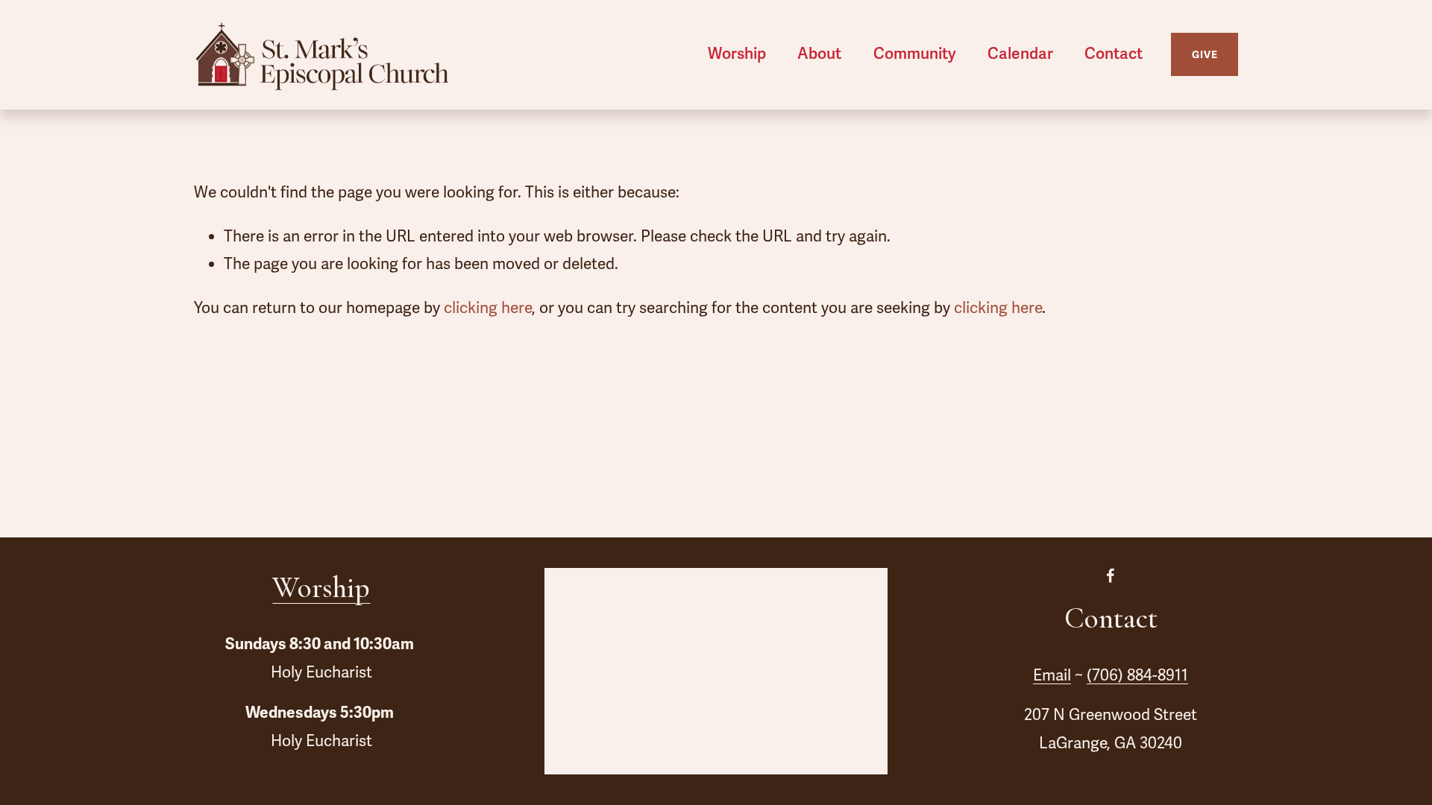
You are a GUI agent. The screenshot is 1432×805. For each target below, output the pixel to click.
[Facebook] (1110, 575)
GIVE (1205, 54)
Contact (1113, 53)
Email (1052, 675)
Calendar (1020, 53)
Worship (321, 587)
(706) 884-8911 (1137, 675)
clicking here (488, 308)
